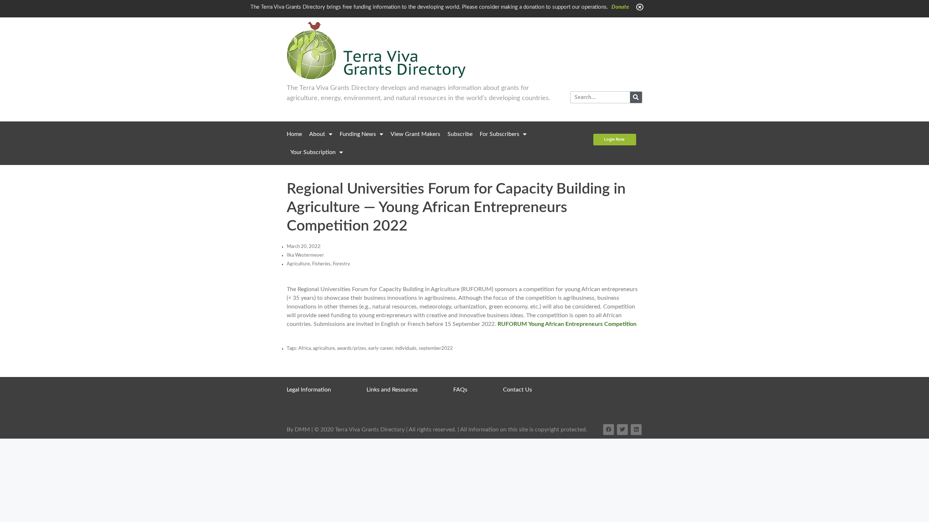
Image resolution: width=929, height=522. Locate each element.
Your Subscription (313, 152)
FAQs (460, 390)
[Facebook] (608, 429)
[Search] (636, 97)
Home (294, 134)
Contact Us (517, 390)
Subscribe (459, 134)
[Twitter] (622, 429)
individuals (406, 348)
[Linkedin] (636, 429)
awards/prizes (351, 348)
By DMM (298, 429)
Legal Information (309, 390)
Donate (620, 7)
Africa (304, 348)
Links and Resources (392, 390)
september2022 (436, 348)
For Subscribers (499, 134)
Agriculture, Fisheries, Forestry (318, 264)
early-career (380, 348)
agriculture (324, 348)
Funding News (358, 134)
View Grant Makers (415, 134)
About (317, 134)
